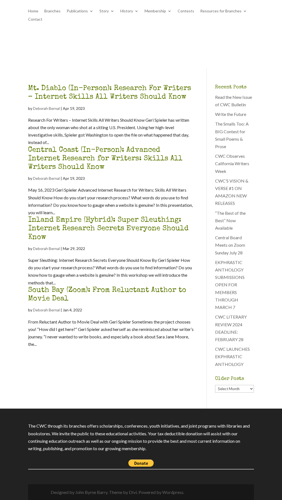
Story (104, 11)
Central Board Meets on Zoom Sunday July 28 (230, 245)
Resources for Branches (221, 11)
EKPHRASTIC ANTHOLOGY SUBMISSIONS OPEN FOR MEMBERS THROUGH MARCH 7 (230, 285)
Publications (77, 11)
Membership (155, 11)
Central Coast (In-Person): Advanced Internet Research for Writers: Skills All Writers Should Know (105, 159)
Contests (186, 11)
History (126, 11)
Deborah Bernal (46, 108)
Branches (52, 11)
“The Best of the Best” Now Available (230, 220)
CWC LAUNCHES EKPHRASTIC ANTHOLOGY (232, 356)
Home (33, 11)
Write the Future (230, 114)
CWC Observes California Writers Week (232, 163)
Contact (35, 19)
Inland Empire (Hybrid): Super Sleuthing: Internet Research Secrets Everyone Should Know (108, 229)
